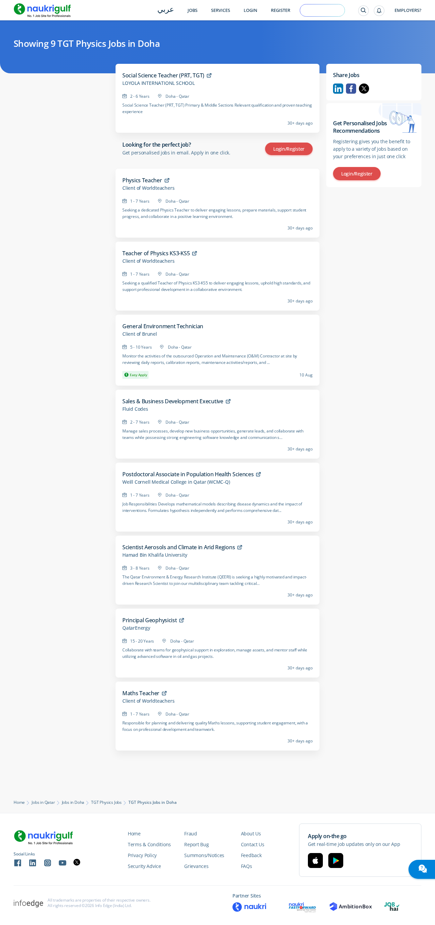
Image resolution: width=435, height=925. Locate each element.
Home (19, 802)
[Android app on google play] (335, 860)
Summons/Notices (204, 855)
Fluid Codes (135, 409)
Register (280, 10)
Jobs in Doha (73, 802)
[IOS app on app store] (315, 860)
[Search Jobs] (363, 11)
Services (220, 10)
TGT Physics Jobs (106, 802)
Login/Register (288, 149)
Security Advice (144, 866)
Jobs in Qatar (43, 802)
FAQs (246, 866)
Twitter (364, 89)
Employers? (408, 10)
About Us (251, 833)
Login (250, 10)
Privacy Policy (142, 855)
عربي (165, 10)
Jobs (192, 10)
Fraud (190, 833)
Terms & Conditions (149, 844)
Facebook (351, 89)
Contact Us (252, 844)
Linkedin (338, 89)
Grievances (196, 866)
